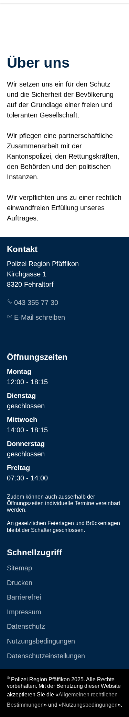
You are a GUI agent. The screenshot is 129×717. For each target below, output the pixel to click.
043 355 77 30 (36, 302)
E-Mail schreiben (39, 317)
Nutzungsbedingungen (90, 705)
